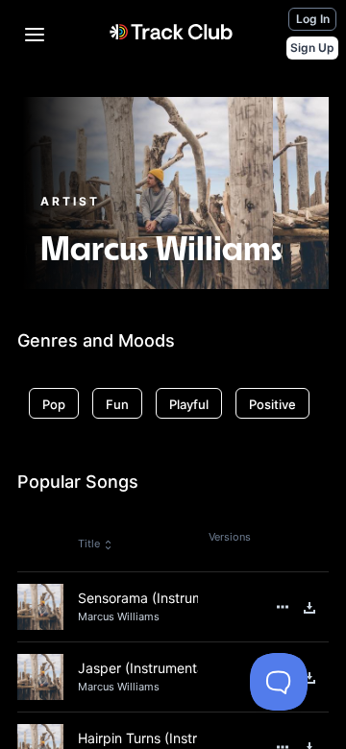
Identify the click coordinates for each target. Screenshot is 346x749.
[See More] (282, 606)
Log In (313, 19)
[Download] (309, 607)
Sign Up (312, 47)
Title (89, 543)
